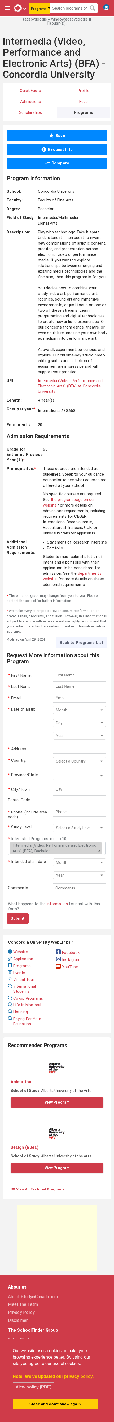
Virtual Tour (23, 979)
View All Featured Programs (37, 1189)
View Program (57, 1102)
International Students (24, 989)
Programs (22, 965)
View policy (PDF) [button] (33, 1387)
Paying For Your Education (27, 1021)
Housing (20, 1012)
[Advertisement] (57, 1238)
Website (20, 952)
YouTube (70, 967)
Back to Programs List (81, 642)
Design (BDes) (24, 1147)
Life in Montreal (27, 1005)
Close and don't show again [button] (55, 1404)
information (57, 903)
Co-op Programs (28, 998)
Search (93, 8)
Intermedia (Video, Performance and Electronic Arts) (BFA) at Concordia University (70, 386)
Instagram (71, 959)
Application (23, 959)
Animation (21, 1081)
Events (19, 972)
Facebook (71, 952)
